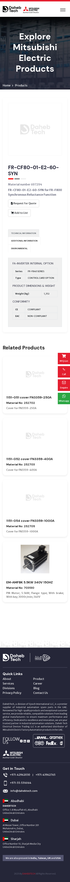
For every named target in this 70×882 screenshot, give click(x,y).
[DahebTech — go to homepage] (18, 657)
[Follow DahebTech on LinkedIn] (25, 740)
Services (8, 683)
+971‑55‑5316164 (20, 782)
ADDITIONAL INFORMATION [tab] (24, 241)
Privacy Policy (12, 693)
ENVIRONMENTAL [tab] (19, 248)
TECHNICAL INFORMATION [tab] (23, 233)
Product (38, 679)
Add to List (21, 212)
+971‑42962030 (20, 774)
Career (37, 683)
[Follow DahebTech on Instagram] (21, 740)
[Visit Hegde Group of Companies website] (46, 657)
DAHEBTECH (28, 873)
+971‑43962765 (45, 774)
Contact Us (40, 693)
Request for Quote (24, 203)
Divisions (9, 688)
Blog (36, 688)
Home (7, 85)
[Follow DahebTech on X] (28, 740)
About (7, 679)
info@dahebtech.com (24, 790)
